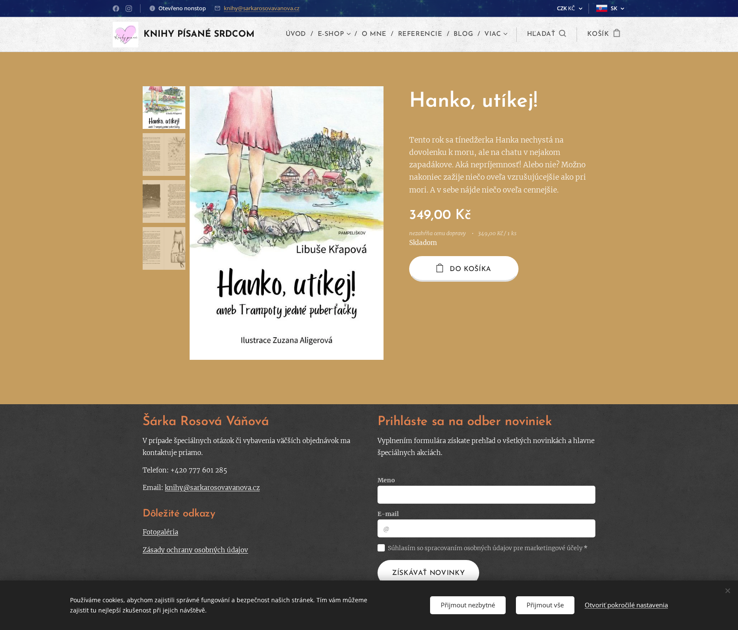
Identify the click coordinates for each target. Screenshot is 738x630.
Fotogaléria (160, 532)
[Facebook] (116, 8)
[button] (546, 34)
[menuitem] (298, 34)
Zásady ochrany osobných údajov (195, 550)
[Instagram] (128, 8)
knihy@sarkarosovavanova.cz (261, 8)
